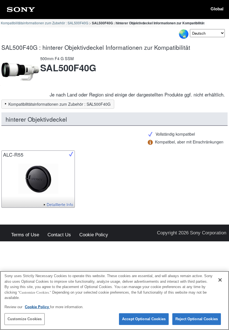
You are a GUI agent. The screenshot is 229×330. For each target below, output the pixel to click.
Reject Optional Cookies (196, 319)
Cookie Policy (93, 235)
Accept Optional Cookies (144, 319)
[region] (114, 300)
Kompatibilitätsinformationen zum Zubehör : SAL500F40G (44, 22)
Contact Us (59, 235)
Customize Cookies (25, 319)
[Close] (220, 280)
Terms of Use (25, 235)
